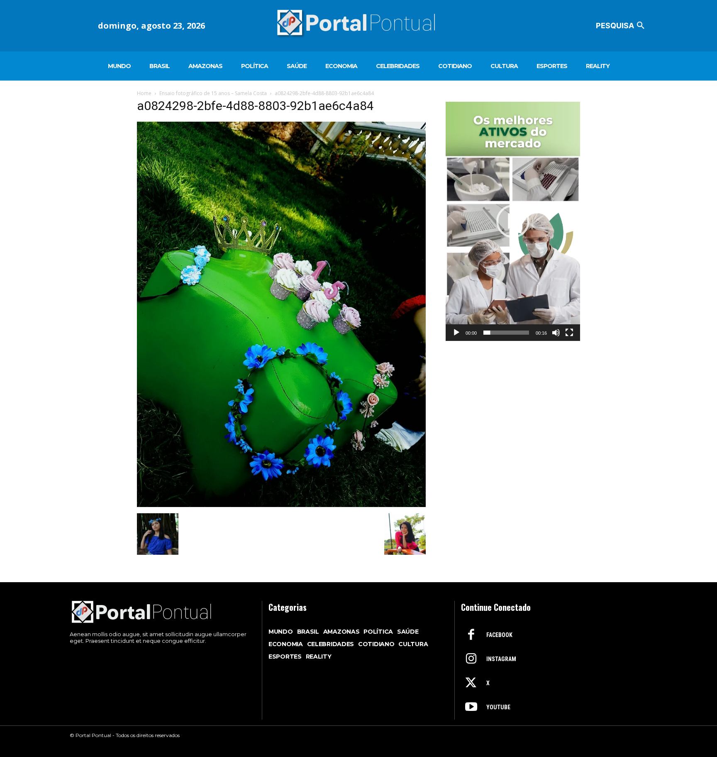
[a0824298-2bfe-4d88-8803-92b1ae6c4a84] (281, 504)
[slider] (506, 333)
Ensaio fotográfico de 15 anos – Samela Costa (213, 93)
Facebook (499, 635)
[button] (621, 25)
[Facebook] (471, 635)
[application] (513, 221)
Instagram (501, 659)
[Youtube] (471, 708)
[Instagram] (471, 659)
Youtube (498, 707)
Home (144, 93)
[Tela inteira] (569, 332)
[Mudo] (556, 332)
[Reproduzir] (456, 332)
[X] (471, 683)
